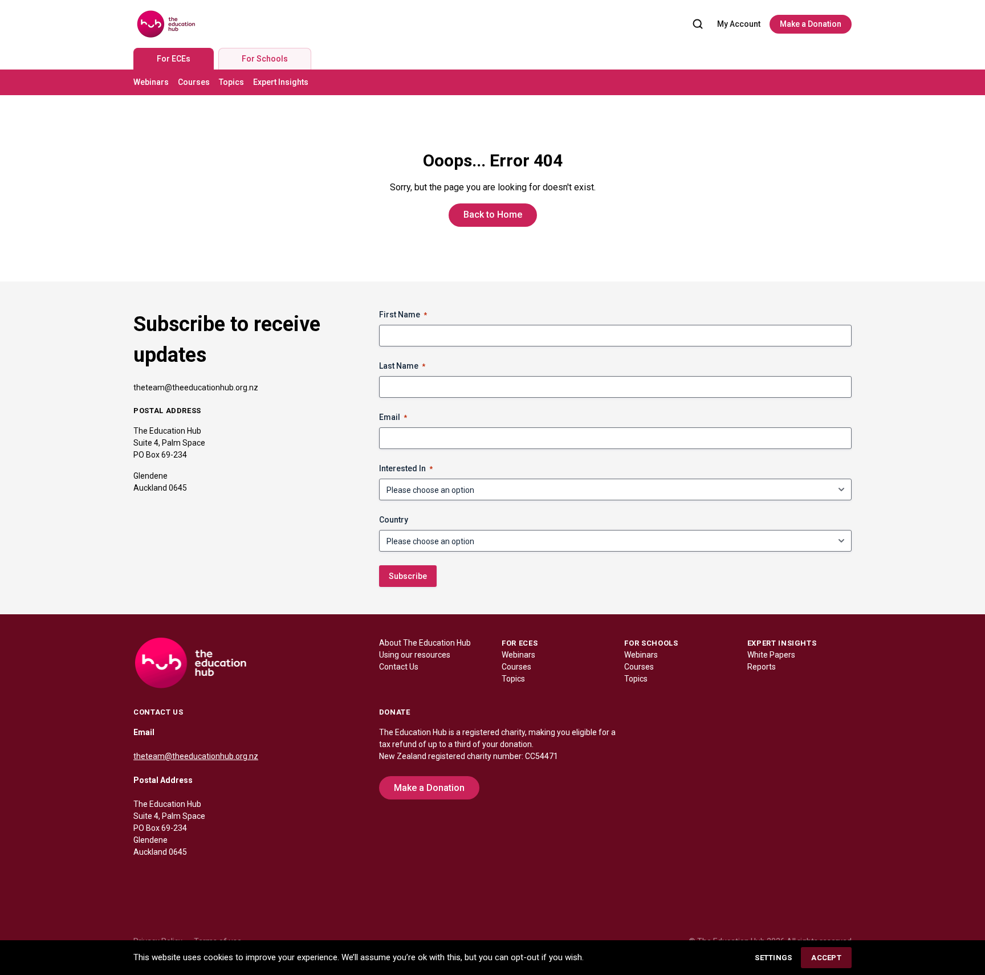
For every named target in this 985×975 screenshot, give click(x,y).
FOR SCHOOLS (651, 643)
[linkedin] (165, 876)
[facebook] (142, 876)
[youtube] (211, 876)
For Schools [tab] (265, 58)
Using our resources (414, 654)
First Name (403, 314)
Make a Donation (810, 23)
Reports (761, 666)
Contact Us (398, 666)
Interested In (406, 468)
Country (393, 519)
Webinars (151, 82)
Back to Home (492, 214)
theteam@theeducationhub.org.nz (195, 387)
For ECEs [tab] (173, 58)
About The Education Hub (425, 642)
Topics (231, 82)
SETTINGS (773, 957)
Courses (194, 82)
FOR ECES (520, 643)
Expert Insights (280, 82)
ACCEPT (826, 957)
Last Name (402, 365)
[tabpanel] (492, 82)
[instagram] (188, 876)
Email (393, 417)
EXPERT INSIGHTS (782, 643)
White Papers (771, 654)
